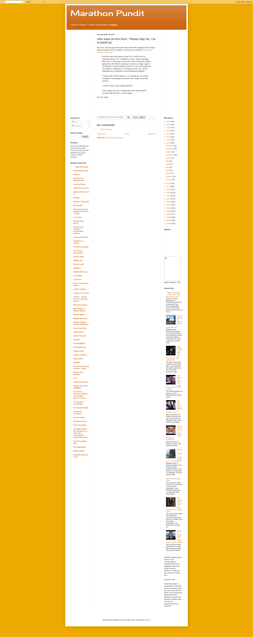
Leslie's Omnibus (79, 289)
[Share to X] (139, 117)
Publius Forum (78, 351)
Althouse (76, 174)
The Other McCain (80, 421)
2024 (168, 128)
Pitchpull (76, 340)
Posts (76, 122)
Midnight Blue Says (80, 318)
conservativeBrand (80, 237)
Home (127, 134)
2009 (168, 211)
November (170, 149)
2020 (168, 140)
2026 (168, 121)
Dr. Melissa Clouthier (81, 247)
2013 (168, 199)
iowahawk (77, 268)
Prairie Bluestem (79, 347)
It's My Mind (77, 276)
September (170, 155)
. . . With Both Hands (80, 167)
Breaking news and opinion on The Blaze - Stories (81, 211)
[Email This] (134, 117)
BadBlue (76, 198)
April (168, 170)
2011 (168, 205)
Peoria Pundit (78, 332)
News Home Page (80, 328)
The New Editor (79, 417)
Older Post (151, 134)
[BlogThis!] (136, 117)
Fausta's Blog (78, 257)
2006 (168, 220)
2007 (168, 217)
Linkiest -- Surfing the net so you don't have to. (80, 299)
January (169, 179)
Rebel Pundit (78, 359)
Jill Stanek (77, 279)
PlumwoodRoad (79, 343)
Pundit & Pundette (80, 355)
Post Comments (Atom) (115, 138)
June (168, 164)
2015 (168, 193)
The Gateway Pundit (80, 408)
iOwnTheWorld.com (80, 272)
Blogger (147, 620)
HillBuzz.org (77, 260)
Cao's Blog (77, 217)
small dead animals (80, 382)
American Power (79, 184)
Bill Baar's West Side (81, 202)
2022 (168, 134)
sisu (74, 378)
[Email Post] (128, 117)
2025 (168, 125)
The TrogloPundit (79, 447)
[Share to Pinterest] (144, 117)
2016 (168, 189)
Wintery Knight (78, 451)
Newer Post (102, 134)
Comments (78, 126)
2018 (168, 183)
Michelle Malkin (79, 315)
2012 (168, 202)
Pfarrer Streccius (79, 336)
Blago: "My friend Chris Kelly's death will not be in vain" (173, 294)
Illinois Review (78, 264)
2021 (168, 137)
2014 (168, 196)
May (167, 167)
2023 (168, 131)
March (168, 173)
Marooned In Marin (80, 305)
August (168, 158)
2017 (168, 186)
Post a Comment (106, 129)
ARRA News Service (81, 188)
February (169, 176)
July (167, 161)
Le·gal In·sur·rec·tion (81, 293)
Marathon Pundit (107, 13)
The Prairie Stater (79, 425)
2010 (168, 208)
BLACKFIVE (77, 205)
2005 (168, 223)
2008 (168, 214)
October (169, 152)
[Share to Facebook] (141, 117)
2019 (168, 143)
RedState (76, 362)
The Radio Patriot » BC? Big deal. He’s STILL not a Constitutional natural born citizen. (80, 433)
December (170, 146)
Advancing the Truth (80, 171)
